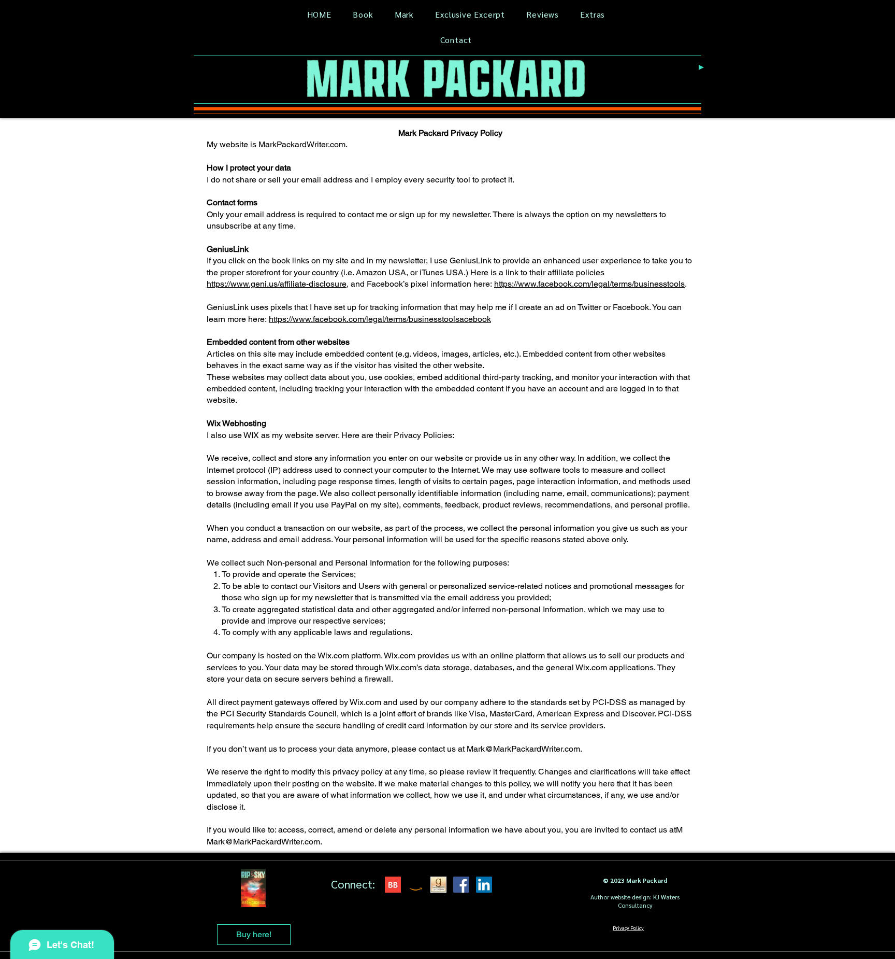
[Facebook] (461, 885)
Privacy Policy (628, 927)
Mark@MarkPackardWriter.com (523, 749)
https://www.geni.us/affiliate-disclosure (277, 284)
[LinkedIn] (484, 885)
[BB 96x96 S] (393, 885)
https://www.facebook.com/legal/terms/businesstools (589, 284)
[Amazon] (416, 885)
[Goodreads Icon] (438, 885)
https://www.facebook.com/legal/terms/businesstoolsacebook (380, 319)
